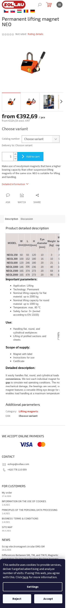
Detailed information (13, 184)
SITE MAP (7, 527)
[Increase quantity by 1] (15, 154)
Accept (48, 599)
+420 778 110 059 (17, 470)
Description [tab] (11, 219)
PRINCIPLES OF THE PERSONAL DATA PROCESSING (29, 510)
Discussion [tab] (27, 219)
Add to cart (32, 156)
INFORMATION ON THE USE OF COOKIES (24, 501)
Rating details (35, 34)
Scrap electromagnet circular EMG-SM (23, 547)
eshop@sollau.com (18, 464)
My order (7, 493)
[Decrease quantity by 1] (15, 159)
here (25, 577)
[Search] (39, 4)
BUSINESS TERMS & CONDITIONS (20, 519)
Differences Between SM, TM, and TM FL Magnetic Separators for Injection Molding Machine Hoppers (30, 557)
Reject (16, 599)
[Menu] (59, 4)
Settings (33, 587)
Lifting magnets (28, 411)
